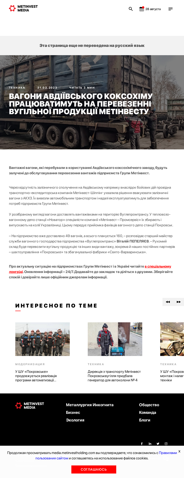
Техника (17, 87)
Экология (75, 420)
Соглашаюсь (94, 469)
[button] (167, 302)
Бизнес (73, 412)
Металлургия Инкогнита (90, 404)
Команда (147, 412)
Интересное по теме (56, 306)
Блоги (144, 420)
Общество (149, 404)
